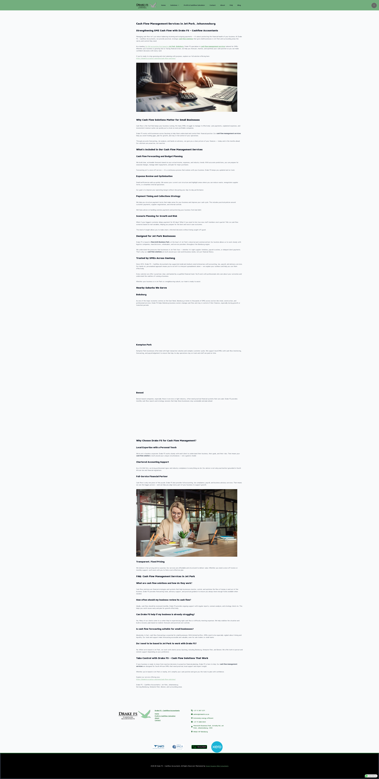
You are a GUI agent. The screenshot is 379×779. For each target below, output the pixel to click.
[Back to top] (374, 5)
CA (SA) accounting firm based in (164, 46)
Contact (213, 5)
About (222, 5)
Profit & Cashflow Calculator (194, 5)
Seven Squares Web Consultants (217, 766)
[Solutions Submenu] (179, 5)
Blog (239, 5)
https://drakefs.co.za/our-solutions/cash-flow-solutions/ (156, 58)
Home (163, 5)
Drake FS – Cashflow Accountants (167, 710)
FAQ (231, 5)
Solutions (173, 5)
